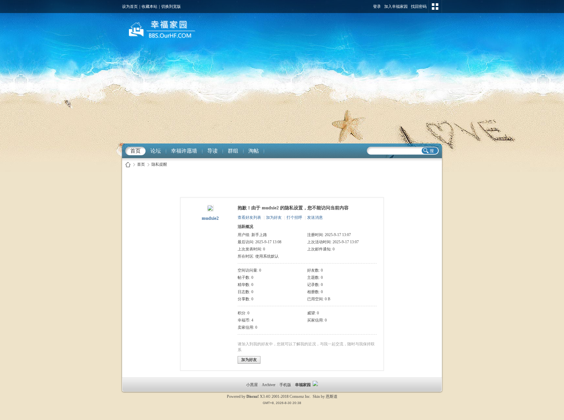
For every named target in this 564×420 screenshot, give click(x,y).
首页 (135, 151)
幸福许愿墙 (184, 151)
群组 (233, 151)
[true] (429, 151)
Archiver (268, 384)
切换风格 (435, 6)
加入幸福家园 (396, 6)
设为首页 (130, 6)
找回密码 (419, 6)
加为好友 (274, 217)
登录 (377, 6)
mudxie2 (210, 218)
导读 (212, 151)
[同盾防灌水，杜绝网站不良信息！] (315, 384)
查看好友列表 (249, 217)
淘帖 (253, 151)
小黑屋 (252, 384)
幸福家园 (303, 384)
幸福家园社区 (128, 164)
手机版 (285, 384)
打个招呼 (294, 217)
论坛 (155, 151)
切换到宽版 (171, 6)
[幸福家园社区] (161, 39)
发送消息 (315, 217)
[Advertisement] (282, 94)
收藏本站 (149, 6)
